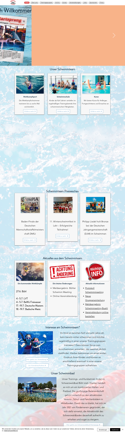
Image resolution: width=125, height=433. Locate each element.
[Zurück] (11, 35)
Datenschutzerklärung (11, 431)
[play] (52, 400)
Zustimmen (115, 430)
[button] (37, 389)
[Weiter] (114, 35)
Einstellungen (103, 430)
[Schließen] (122, 429)
